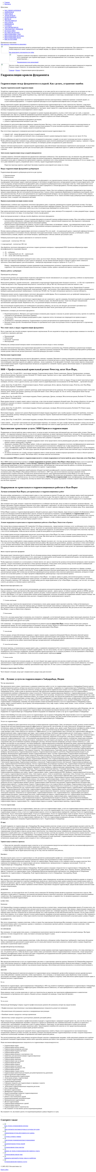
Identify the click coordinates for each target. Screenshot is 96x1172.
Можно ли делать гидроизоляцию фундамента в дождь (22, 1151)
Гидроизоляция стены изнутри (14, 1147)
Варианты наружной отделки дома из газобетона (20, 1158)
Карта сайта (4, 1169)
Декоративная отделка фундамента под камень (19, 1133)
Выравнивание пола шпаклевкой (27, 62)
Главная (11, 70)
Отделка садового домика (12, 1136)
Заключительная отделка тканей (14, 1144)
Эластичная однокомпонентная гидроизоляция (19, 1140)
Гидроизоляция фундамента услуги (15, 1161)
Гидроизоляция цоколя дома (13, 1154)
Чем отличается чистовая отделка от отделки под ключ (22, 1129)
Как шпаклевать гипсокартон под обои (21, 52)
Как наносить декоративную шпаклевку (13, 44)
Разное (18, 70)
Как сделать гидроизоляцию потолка (16, 1126)
